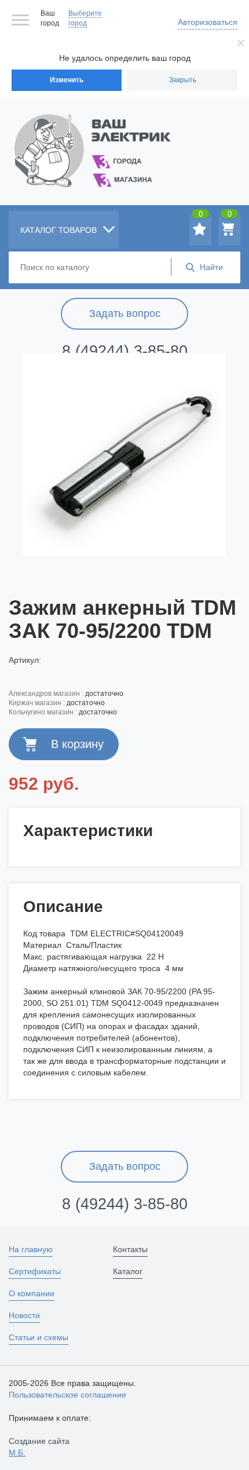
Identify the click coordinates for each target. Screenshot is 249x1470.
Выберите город (85, 18)
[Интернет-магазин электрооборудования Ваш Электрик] (124, 136)
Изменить (66, 80)
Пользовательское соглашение (67, 1394)
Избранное (201, 216)
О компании (31, 1293)
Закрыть (182, 80)
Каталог (127, 1271)
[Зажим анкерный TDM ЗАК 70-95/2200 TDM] (124, 454)
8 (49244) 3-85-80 (125, 351)
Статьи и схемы (38, 1337)
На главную (31, 1249)
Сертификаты (35, 1271)
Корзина (230, 216)
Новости (24, 1315)
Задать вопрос (124, 313)
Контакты (130, 1249)
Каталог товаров (59, 230)
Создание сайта (39, 1446)
